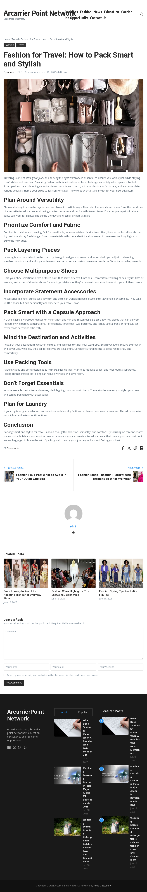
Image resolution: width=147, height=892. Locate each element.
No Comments (29, 72)
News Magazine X (102, 885)
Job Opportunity (76, 18)
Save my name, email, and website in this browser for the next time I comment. (53, 675)
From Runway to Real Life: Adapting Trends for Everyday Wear (22, 595)
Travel (15, 39)
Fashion (85, 12)
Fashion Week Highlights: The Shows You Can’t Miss (70, 593)
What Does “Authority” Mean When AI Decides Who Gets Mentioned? (87, 738)
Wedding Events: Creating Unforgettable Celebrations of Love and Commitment (87, 840)
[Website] (73, 533)
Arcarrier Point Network (40, 12)
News (98, 12)
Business (71, 12)
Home (7, 39)
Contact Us (98, 18)
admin (11, 72)
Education (111, 12)
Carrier (126, 12)
